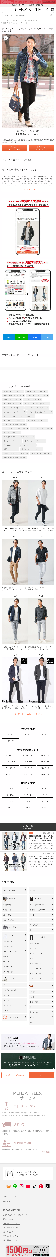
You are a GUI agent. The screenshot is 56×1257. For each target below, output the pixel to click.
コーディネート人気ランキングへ (28, 714)
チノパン (45, 801)
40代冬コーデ (27, 774)
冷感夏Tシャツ (8, 941)
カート (41, 1075)
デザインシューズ (9, 990)
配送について (8, 1219)
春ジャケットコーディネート (34, 441)
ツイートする (47, 337)
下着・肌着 (34, 1002)
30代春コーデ (10, 755)
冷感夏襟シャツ (8, 946)
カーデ (45, 795)
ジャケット (10, 788)
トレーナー (34, 930)
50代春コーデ (45, 755)
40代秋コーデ (27, 768)
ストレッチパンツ (36, 968)
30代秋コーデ (10, 768)
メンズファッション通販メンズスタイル (13, 20)
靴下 (31, 1007)
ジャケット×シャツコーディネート (36, 404)
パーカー (45, 788)
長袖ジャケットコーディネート (14, 457)
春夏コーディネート (10, 449)
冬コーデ (10, 741)
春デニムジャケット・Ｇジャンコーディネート (19, 445)
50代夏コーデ (45, 761)
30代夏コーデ (10, 761)
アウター (38, 899)
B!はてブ (9, 337)
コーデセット (13, 899)
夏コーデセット (8, 915)
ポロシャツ (7, 962)
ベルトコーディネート (11, 432)
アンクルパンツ (35, 974)
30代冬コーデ (10, 774)
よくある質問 (8, 1232)
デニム (10, 807)
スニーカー (7, 995)
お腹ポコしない (9, 890)
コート (28, 801)
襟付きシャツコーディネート (31, 449)
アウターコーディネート (12, 399)
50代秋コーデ (45, 768)
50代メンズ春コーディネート (37, 395)
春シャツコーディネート (12, 441)
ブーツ (5, 985)
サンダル (6, 1010)
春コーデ (10, 734)
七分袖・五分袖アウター (38, 910)
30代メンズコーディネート (12, 391)
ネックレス (34, 1012)
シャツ (28, 788)
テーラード (27, 795)
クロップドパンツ (36, 978)
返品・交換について (10, 1228)
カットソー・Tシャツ (10, 951)
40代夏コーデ (27, 761)
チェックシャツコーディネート (36, 408)
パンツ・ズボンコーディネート (14, 424)
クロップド (45, 807)
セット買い (10, 795)
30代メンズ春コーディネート (36, 391)
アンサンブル (8, 967)
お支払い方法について (11, 1223)
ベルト (32, 997)
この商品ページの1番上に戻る (14, 1075)
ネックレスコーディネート (36, 420)
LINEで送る (21, 337)
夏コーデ (28, 734)
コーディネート (31, 20)
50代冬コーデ (45, 774)
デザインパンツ (35, 963)
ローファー (7, 1000)
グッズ (37, 986)
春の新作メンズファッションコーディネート (14, 23)
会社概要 (6, 1201)
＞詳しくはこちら (47, 1152)
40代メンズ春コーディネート (13, 395)
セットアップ (13, 927)
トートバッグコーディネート (13, 420)
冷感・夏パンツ (35, 943)
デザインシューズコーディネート (40, 412)
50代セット (7, 910)
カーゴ (28, 807)
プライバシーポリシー (11, 1236)
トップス (11, 935)
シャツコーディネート (32, 399)
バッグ (32, 992)
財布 (31, 1022)
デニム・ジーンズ (36, 953)
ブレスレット (34, 1017)
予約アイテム (13, 1017)
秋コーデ (45, 734)
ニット (10, 801)
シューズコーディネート (12, 404)
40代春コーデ (27, 755)
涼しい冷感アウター (37, 905)
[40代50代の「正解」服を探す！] (51, 15)
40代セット (7, 905)
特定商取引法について (11, 1240)
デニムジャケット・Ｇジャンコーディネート (18, 416)
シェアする (34, 337)
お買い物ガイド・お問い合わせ (15, 1215)
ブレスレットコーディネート (41, 428)
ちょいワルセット (9, 920)
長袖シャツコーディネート (40, 453)
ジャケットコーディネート (12, 408)
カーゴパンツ (34, 958)
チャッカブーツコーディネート (14, 412)
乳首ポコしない (35, 890)
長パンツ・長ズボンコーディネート (15, 453)
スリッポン (7, 1005)
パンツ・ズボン (40, 937)
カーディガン (34, 925)
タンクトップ (8, 972)
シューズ (11, 979)
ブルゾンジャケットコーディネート (15, 428)
